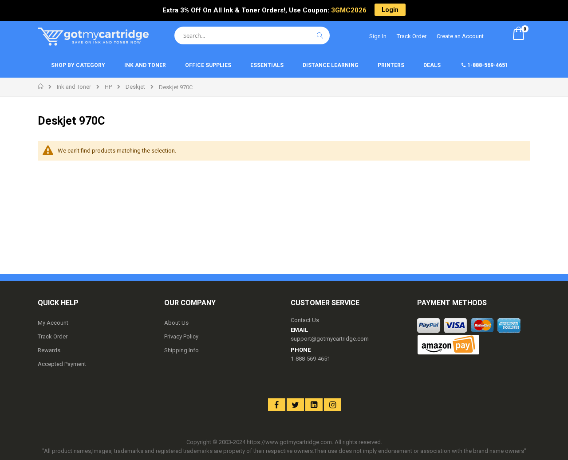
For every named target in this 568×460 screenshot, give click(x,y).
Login (390, 9)
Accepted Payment (62, 364)
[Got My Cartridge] (93, 37)
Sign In (378, 36)
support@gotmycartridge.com (330, 338)
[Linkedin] (314, 404)
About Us (176, 322)
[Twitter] (295, 404)
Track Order (411, 36)
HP (108, 87)
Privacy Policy (181, 336)
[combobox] (252, 35)
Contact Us (305, 320)
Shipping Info (181, 350)
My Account (53, 322)
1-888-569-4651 (310, 358)
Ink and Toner (74, 87)
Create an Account (460, 36)
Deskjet (135, 87)
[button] (243, 403)
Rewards (49, 350)
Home (41, 86)
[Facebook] (276, 404)
